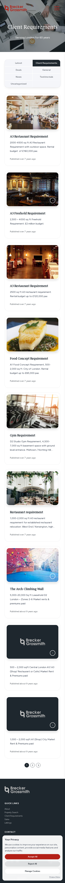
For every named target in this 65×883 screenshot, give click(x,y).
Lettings (8, 823)
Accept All (32, 857)
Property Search (11, 812)
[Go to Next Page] (38, 765)
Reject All (32, 864)
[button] (56, 8)
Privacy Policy (54, 877)
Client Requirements (14, 816)
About (7, 809)
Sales (7, 819)
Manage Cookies (32, 871)
